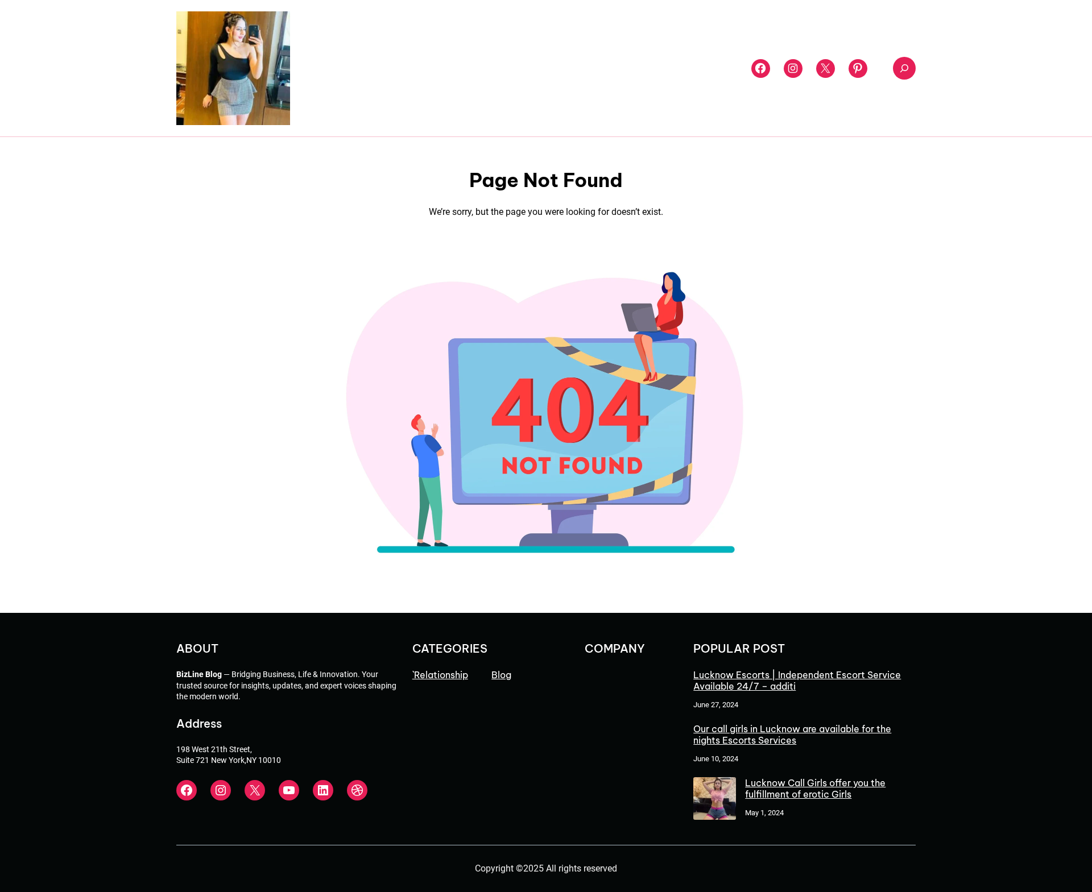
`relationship (440, 675)
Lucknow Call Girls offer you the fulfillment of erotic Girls (815, 788)
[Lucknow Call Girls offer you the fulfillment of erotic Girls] (714, 799)
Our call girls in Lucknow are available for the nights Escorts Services (792, 734)
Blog (501, 675)
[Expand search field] (904, 68)
